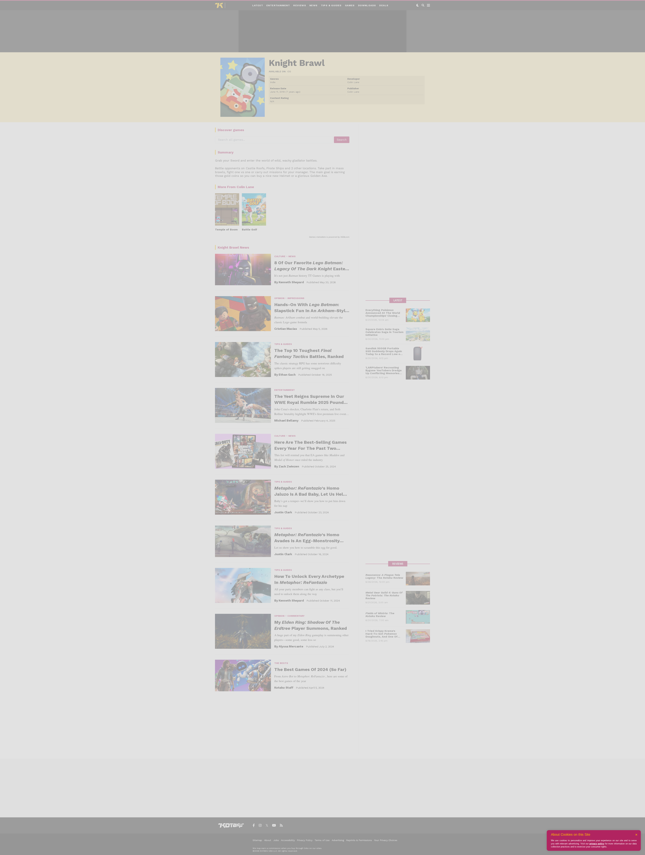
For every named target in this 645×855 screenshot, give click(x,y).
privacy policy (596, 843)
